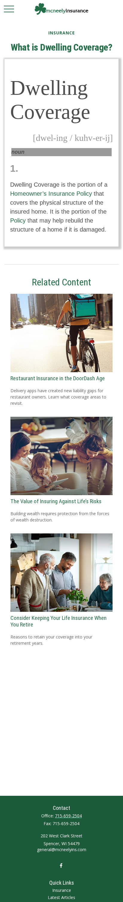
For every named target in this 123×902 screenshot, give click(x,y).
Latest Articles (61, 897)
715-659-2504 (68, 816)
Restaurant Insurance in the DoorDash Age (57, 378)
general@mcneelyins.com (61, 849)
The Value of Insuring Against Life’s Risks (56, 501)
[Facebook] (61, 865)
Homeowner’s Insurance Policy (51, 193)
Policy (18, 220)
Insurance (61, 890)
